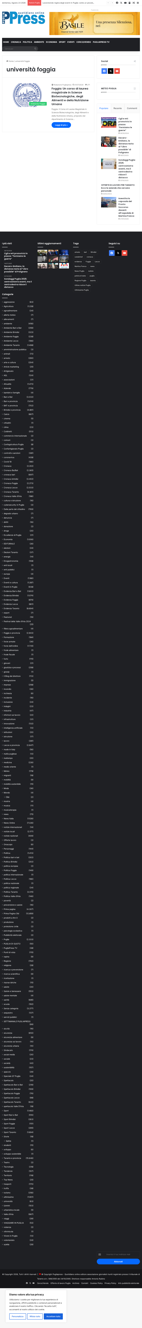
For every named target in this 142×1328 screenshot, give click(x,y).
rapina (6, 957)
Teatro (7, 1162)
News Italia (9, 818)
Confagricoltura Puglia (14, 444)
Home (6, 42)
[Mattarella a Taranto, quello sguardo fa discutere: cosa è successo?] (53, 252)
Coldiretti (8, 431)
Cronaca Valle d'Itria (13, 496)
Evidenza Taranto (11, 608)
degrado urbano (11, 513)
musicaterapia (10, 810)
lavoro (6, 741)
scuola (7, 1004)
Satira (8, 1141)
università (8, 1201)
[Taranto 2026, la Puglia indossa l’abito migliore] (64, 265)
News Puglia (79, 271)
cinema (7, 418)
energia (7, 557)
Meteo (6, 771)
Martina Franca (80, 266)
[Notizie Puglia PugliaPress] (23, 17)
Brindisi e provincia (12, 410)
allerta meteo (10, 315)
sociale (7, 1059)
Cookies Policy (96, 1283)
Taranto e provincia (12, 1158)
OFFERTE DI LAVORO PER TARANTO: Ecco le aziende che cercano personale (118, 188)
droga (6, 531)
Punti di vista (9, 952)
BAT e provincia (11, 405)
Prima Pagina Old (11, 913)
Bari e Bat (8, 397)
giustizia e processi (12, 667)
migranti (7, 775)
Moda (6, 788)
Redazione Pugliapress (62, 85)
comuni (7, 440)
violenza (7, 1227)
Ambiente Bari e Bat (12, 328)
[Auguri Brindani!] (42, 265)
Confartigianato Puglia (14, 449)
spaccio (7, 1072)
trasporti (7, 1184)
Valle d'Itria (8, 1214)
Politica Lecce (10, 879)
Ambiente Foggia (11, 336)
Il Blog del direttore (12, 676)
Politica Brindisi (10, 862)
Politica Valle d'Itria (12, 896)
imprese (7, 685)
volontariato (9, 1240)
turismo (7, 1193)
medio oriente (10, 767)
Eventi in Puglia (10, 587)
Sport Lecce (9, 1128)
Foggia (88, 262)
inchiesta (8, 693)
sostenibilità (9, 1067)
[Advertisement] (71, 1307)
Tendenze (8, 1171)
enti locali (8, 565)
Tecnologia (8, 1167)
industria (7, 711)
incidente (8, 698)
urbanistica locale (11, 1210)
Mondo (7, 793)
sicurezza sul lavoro (12, 1041)
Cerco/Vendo (83, 42)
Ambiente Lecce (11, 341)
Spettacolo (8, 1080)
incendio (7, 689)
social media (9, 1054)
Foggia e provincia (12, 633)
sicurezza (8, 1033)
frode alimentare (11, 650)
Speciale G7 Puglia (12, 1076)
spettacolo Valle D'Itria (14, 1106)
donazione (8, 526)
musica (7, 805)
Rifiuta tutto (35, 1316)
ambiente (8, 323)
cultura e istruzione (12, 500)
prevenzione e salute (13, 905)
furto (6, 659)
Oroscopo (8, 844)
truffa (6, 1188)
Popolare (103, 108)
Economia (51, 42)
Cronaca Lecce (10, 487)
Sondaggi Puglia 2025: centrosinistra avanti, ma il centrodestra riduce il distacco (126, 169)
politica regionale (11, 887)
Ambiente (39, 42)
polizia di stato (80, 276)
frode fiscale (9, 654)
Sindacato (8, 1050)
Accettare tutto (53, 1316)
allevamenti (9, 319)
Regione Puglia (80, 280)
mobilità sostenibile (12, 784)
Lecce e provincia (12, 745)
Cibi (7, 797)
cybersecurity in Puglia (14, 505)
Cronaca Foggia (11, 483)
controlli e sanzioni (12, 453)
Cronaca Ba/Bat (11, 470)
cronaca (90, 257)
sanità (6, 1000)
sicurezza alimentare (13, 1037)
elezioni (7, 548)
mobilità (7, 780)
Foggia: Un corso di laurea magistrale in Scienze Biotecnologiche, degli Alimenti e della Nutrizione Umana (70, 96)
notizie (90, 271)
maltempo (8, 758)
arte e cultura (10, 362)
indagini (7, 706)
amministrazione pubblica (15, 349)
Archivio (75, 1283)
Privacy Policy (110, 1283)
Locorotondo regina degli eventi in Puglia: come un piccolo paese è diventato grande (79, 3)
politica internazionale (13, 875)
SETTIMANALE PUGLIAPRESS (17, 1021)
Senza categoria (11, 1008)
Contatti (84, 1283)
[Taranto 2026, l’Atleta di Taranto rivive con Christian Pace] (64, 252)
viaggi (6, 1218)
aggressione (9, 302)
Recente (118, 108)
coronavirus (9, 457)
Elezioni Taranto (11, 552)
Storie (6, 1136)
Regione (7, 961)
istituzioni (8, 732)
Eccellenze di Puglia (12, 535)
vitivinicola (8, 1231)
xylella (6, 1244)
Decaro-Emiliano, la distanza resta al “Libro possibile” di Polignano (126, 145)
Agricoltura (8, 306)
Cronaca (16, 42)
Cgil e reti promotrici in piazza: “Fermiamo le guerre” (125, 124)
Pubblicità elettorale (12, 935)
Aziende (7, 388)
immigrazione (10, 680)
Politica (27, 42)
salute (6, 987)
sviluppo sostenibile (12, 1154)
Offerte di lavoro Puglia (60, 1283)
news (6, 814)
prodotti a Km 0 (11, 918)
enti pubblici (9, 569)
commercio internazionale (15, 436)
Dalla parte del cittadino (14, 509)
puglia (92, 276)
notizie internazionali (13, 827)
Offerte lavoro (10, 840)
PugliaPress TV (101, 42)
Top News (8, 1180)
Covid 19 (8, 462)
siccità (7, 1029)
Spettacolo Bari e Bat (13, 1085)
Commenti (132, 108)
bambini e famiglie (12, 393)
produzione (9, 922)
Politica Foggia (10, 870)
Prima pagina (9, 909)
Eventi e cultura (11, 582)
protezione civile (11, 926)
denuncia (8, 518)
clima (6, 427)
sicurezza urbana (11, 1046)
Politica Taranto (11, 892)
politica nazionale (11, 883)
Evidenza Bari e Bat (12, 591)
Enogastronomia (11, 561)
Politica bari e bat (11, 857)
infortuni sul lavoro (12, 715)
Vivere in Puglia (10, 1236)
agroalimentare (10, 311)
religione (7, 965)
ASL (5, 375)
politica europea (11, 866)
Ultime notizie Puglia (83, 285)
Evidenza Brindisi (11, 595)
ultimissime (9, 1197)
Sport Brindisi (10, 1119)
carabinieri (79, 257)
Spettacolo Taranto (12, 1102)
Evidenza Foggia (11, 600)
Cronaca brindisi (11, 479)
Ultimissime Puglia (82, 290)
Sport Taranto (10, 1132)
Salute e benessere (12, 991)
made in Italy (9, 749)
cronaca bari (9, 475)
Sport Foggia (9, 1123)
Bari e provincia (11, 401)
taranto (93, 280)
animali (7, 354)
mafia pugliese (10, 754)
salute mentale (10, 995)
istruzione (8, 736)
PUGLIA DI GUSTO (12, 944)
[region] (36, 1306)
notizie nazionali (11, 836)
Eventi (70, 42)
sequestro (8, 1013)
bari (85, 252)
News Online (9, 823)
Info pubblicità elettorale (128, 1283)
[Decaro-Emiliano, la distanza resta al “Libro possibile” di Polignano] (108, 141)
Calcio (6, 414)
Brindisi (93, 252)
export (6, 613)
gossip (6, 672)
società (7, 1063)
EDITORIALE (9, 544)
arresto (7, 358)
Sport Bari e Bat (11, 1115)
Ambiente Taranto (12, 345)
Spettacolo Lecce (12, 1098)
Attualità (7, 384)
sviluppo (7, 1149)
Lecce (97, 262)
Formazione (9, 637)
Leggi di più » (61, 125)
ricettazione (9, 978)
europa (7, 574)
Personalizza (17, 1316)
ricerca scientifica (12, 974)
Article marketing (11, 367)
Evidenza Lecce (11, 604)
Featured (8, 617)
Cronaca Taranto (11, 492)
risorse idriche (10, 982)
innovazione (9, 723)
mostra (7, 801)
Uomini (7, 1206)
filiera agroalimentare (13, 629)
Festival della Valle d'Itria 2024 (17, 621)
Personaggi (9, 849)
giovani (7, 663)
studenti (7, 1145)
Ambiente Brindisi (11, 332)
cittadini (7, 423)
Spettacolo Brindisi (12, 1089)
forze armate (9, 641)
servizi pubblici (10, 1017)
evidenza (78, 262)
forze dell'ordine (11, 646)
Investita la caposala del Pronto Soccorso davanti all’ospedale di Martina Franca (126, 207)
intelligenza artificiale (13, 728)
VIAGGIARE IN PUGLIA (14, 1223)
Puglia (6, 939)
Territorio (8, 1175)
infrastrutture (10, 719)
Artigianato (8, 371)
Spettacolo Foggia (12, 1093)
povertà (7, 900)
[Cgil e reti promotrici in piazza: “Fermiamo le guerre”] (108, 122)
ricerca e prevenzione (13, 970)
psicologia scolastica (13, 931)
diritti (6, 522)
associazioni (9, 380)
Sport (62, 42)
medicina (8, 762)
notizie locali (9, 831)
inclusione (8, 702)
